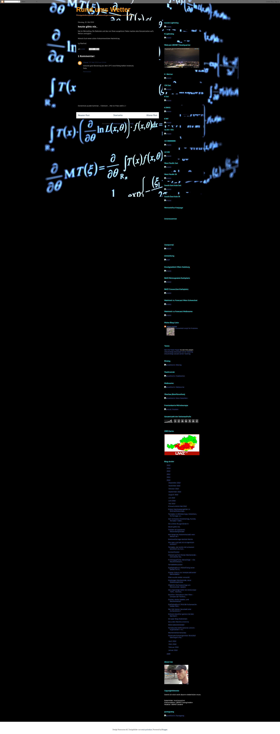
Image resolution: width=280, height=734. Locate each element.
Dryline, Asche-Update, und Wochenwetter (178, 600)
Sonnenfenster (173, 552)
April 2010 (173, 641)
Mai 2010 (172, 504)
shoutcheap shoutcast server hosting (178, 352)
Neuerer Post (84, 115)
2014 (169, 468)
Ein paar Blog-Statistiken (177, 619)
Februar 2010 (174, 647)
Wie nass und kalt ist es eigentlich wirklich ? (181, 543)
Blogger (164, 729)
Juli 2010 (172, 498)
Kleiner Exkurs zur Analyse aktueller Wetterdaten (182, 573)
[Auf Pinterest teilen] (98, 49)
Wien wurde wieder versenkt (179, 577)
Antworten (87, 71)
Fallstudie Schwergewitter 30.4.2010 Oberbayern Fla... (181, 636)
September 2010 (175, 492)
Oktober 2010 (174, 489)
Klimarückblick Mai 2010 (177, 506)
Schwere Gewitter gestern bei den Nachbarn (181, 615)
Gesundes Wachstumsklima (178, 622)
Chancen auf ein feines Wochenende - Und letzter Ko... (182, 556)
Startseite (118, 115)
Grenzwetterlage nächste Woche (180, 539)
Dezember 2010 (175, 483)
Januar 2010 (173, 650)
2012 (169, 474)
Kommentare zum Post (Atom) (122, 123)
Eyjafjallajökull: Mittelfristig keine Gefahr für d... (181, 569)
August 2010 (173, 495)
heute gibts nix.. (174, 527)
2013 (169, 471)
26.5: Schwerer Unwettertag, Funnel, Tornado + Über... (182, 520)
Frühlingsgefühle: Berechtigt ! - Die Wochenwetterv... (181, 561)
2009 (169, 654)
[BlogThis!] (92, 49)
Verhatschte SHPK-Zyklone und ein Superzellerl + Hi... (181, 629)
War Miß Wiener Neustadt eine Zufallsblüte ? (179, 610)
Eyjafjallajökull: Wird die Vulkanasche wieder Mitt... (182, 605)
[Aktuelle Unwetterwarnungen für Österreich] (181, 455)
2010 (169, 480)
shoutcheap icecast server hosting (177, 354)
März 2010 (173, 644)
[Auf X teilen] (94, 49)
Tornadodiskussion (175, 565)
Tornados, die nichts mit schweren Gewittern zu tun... (181, 548)
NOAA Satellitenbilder (176, 625)
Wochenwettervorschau (177, 633)
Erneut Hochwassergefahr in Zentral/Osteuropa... (179, 510)
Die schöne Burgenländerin (178, 524)
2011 (169, 477)
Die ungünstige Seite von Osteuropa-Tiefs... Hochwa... (182, 591)
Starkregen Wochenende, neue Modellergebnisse (179, 581)
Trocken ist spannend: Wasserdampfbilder (176, 531)
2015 (169, 465)
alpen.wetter (172, 326)
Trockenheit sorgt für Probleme (186, 328)
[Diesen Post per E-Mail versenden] (90, 49)
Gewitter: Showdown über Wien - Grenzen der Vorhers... (180, 596)
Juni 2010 (172, 501)
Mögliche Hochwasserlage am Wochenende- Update (179, 586)
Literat (85, 62)
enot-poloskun (146, 729)
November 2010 (175, 486)
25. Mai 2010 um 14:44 (97, 62)
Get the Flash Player (172, 350)
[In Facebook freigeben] (96, 49)
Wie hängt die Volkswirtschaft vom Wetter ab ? (181, 535)
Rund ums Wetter (103, 9)
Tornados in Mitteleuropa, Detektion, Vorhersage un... (182, 515)
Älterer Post (151, 115)
